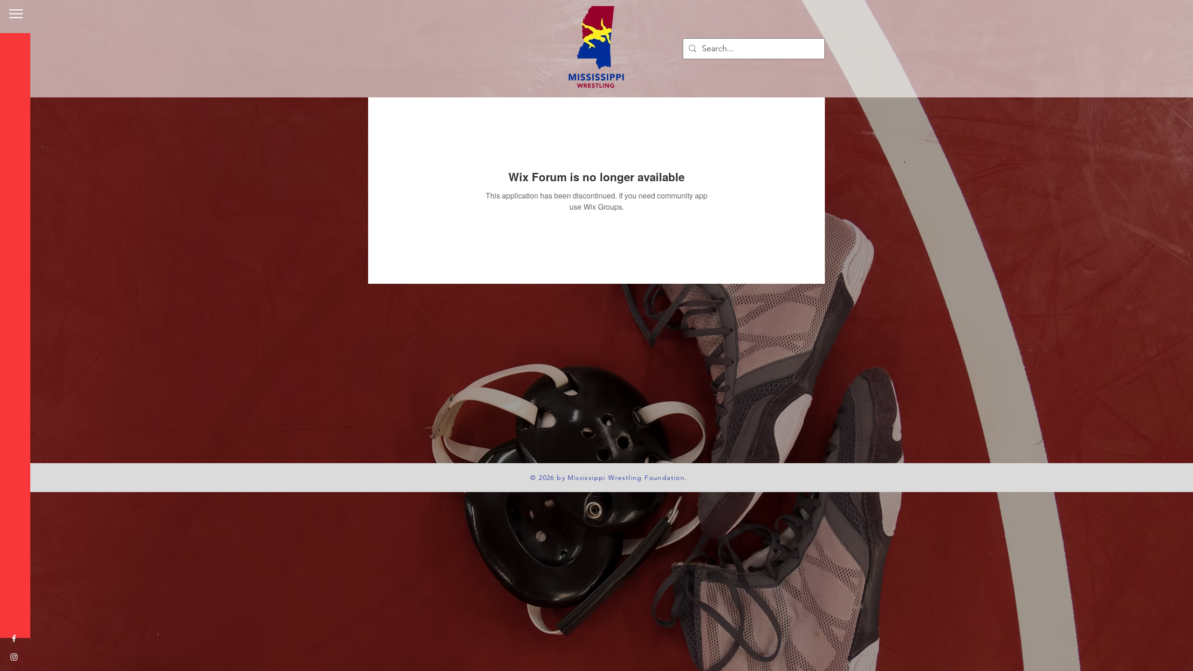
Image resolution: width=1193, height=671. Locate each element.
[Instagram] (14, 657)
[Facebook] (14, 638)
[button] (16, 13)
